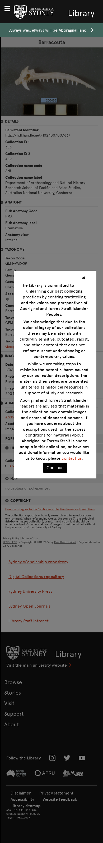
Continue (55, 468)
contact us (72, 458)
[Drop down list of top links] (9, 8)
